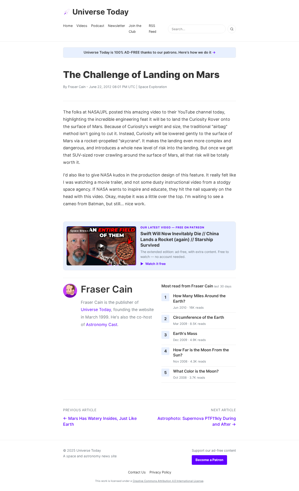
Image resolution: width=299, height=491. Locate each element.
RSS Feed (152, 28)
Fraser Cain (76, 87)
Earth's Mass (185, 333)
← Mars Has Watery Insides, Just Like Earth (100, 421)
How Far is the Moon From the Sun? (201, 353)
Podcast (97, 26)
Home (68, 26)
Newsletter (116, 26)
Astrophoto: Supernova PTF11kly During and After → (196, 421)
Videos (81, 26)
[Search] (232, 29)
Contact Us (137, 472)
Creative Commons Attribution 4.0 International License (168, 481)
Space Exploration (152, 87)
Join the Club (135, 28)
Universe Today (100, 11)
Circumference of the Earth (198, 317)
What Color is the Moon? (196, 371)
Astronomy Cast (101, 324)
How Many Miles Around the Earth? (199, 298)
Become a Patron (209, 460)
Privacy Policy (160, 472)
